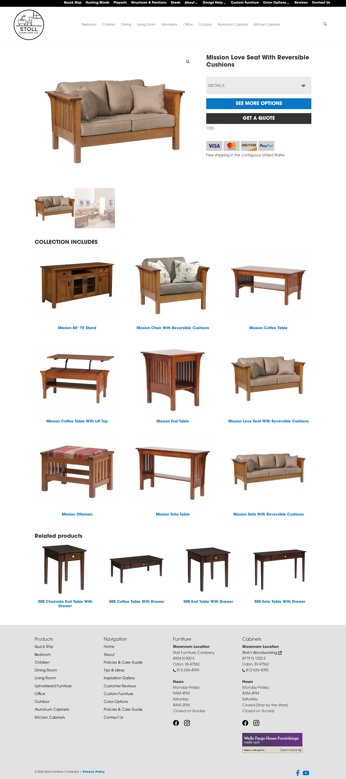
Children (108, 24)
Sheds (175, 2)
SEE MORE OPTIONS (259, 103)
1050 (210, 129)
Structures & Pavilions (149, 2)
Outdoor (205, 24)
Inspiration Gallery (119, 678)
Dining (126, 24)
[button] (188, 61)
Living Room (146, 24)
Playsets (120, 2)
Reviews (301, 2)
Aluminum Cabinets (233, 24)
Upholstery (169, 24)
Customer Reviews (120, 686)
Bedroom (89, 24)
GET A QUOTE (259, 118)
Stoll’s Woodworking (260, 653)
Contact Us (321, 2)
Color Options (274, 2)
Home (109, 647)
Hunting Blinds (97, 2)
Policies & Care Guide (123, 663)
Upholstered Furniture (53, 686)
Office (188, 24)
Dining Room (46, 670)
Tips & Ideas (114, 670)
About (190, 2)
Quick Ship (72, 2)
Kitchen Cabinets (267, 24)
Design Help (213, 2)
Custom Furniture (245, 2)
